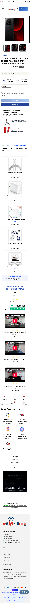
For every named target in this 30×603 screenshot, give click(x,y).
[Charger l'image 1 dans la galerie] (7, 48)
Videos (15, 465)
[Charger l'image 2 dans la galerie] (15, 48)
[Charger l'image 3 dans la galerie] (22, 48)
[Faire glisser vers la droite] (28, 48)
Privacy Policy (6, 554)
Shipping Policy (6, 557)
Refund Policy (6, 560)
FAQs (15, 467)
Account (15, 4)
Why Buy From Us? (7, 564)
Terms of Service (7, 551)
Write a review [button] (15, 507)
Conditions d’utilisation (22, 597)
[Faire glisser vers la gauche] (1, 48)
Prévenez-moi (15, 104)
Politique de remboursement (18, 594)
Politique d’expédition (11, 600)
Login (11, 4)
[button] (3, 9)
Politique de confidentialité (9, 597)
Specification (15, 459)
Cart (19, 4)
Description (15, 456)
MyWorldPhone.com (10, 592)
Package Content (15, 462)
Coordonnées (21, 600)
